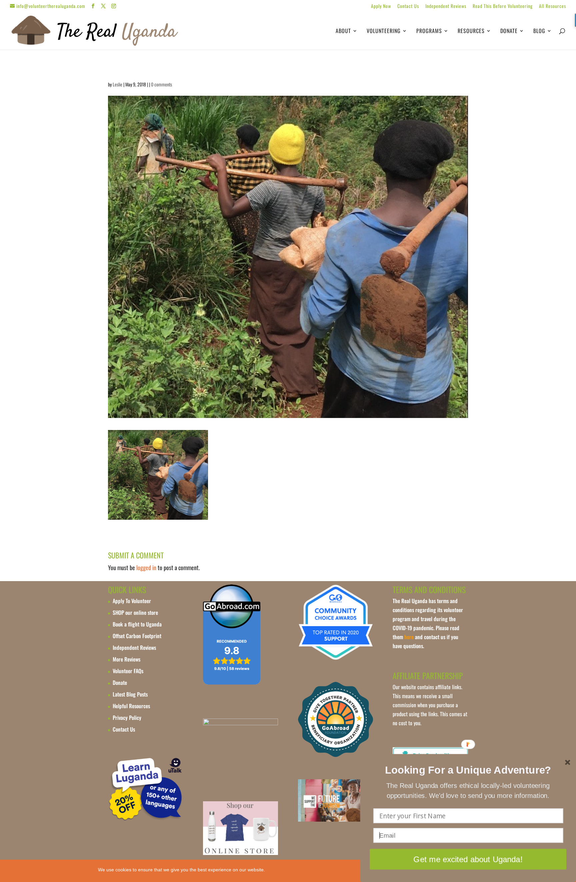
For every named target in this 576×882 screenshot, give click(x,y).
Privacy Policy (127, 718)
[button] (468, 770)
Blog (539, 31)
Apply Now (381, 6)
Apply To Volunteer (132, 601)
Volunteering (384, 31)
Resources (471, 31)
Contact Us (408, 6)
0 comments (161, 84)
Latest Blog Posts (130, 694)
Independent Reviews (445, 6)
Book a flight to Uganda (137, 624)
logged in (146, 567)
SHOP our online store (135, 612)
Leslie (117, 84)
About (343, 31)
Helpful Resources (131, 706)
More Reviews (126, 659)
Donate (509, 31)
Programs (429, 31)
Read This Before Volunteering (503, 6)
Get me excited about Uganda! (467, 859)
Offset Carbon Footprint (137, 636)
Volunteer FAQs (128, 671)
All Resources (552, 6)
